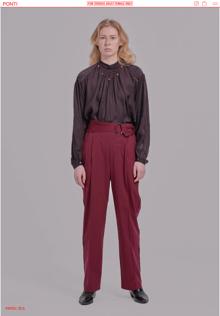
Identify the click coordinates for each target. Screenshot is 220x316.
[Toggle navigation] (215, 3)
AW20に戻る (15, 308)
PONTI (10, 3)
